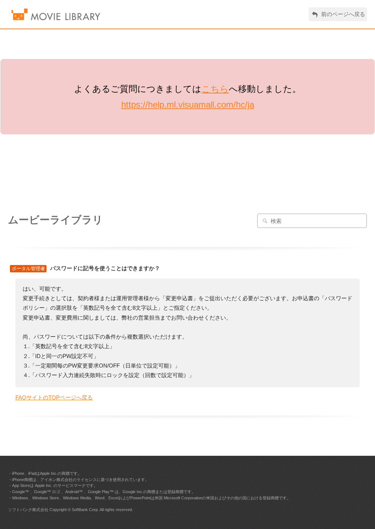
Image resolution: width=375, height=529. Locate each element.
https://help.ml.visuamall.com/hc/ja (187, 104)
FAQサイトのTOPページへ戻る (54, 397)
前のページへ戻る (343, 14)
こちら (215, 89)
